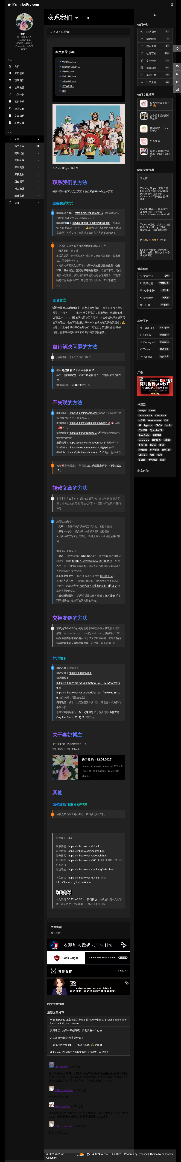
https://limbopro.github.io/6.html (73, 882)
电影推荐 (157, 435)
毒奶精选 (156, 440)
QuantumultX (154, 420)
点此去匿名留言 (91, 307)
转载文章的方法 (69, 76)
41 (167, 31)
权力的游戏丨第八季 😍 (160, 104)
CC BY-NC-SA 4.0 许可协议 (82, 899)
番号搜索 (153, 459)
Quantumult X (145, 415)
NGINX (167, 440)
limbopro (164, 327)
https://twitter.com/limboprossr (86, 442)
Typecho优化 (156, 430)
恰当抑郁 (155, 141)
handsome (168, 1154)
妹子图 (142, 420)
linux (162, 459)
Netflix (168, 425)
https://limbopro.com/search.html (86, 851)
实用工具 (151, 46)
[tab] (155, 14)
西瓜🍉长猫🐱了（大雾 (153, 240)
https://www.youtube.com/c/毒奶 (88, 447)
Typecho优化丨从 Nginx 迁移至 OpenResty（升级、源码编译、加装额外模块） (155, 227)
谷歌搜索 (86, 370)
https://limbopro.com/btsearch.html (87, 855)
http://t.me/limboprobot (87, 213)
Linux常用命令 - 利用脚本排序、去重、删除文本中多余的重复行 (155, 252)
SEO (159, 454)
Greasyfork (149, 342)
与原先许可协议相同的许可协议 (96, 585)
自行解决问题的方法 (71, 66)
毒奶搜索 (67, 370)
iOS (166, 420)
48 (167, 82)
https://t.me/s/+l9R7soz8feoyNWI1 (88, 422)
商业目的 (105, 575)
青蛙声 (144, 178)
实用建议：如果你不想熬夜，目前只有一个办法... (77, 1030)
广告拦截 (143, 430)
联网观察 (143, 449)
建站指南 (151, 31)
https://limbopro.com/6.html (83, 846)
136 (167, 53)
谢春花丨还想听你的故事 (160, 117)
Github (147, 335)
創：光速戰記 (86, 712)
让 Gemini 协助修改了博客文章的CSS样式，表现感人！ (80, 1052)
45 (167, 67)
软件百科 (151, 53)
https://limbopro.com (80, 672)
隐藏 (72, 52)
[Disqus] (88, 1105)
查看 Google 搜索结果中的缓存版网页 (160, 153)
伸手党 (78, 385)
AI (140, 425)
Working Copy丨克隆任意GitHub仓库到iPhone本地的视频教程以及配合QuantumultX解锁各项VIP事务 (154, 193)
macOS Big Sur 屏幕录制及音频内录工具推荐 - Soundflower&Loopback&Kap (156, 211)
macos (142, 459)
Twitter (147, 349)
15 (167, 60)
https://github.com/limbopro (83, 452)
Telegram (148, 327)
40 (167, 74)
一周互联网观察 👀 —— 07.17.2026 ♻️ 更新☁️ (76, 1044)
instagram (144, 440)
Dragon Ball (68, 168)
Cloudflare (160, 415)
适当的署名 (86, 556)
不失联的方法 (68, 71)
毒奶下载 (143, 444)
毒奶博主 (164, 349)
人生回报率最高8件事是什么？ (67, 1037)
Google (142, 410)
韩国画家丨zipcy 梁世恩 (159, 129)
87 (167, 45)
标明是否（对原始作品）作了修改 (90, 561)
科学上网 (26, 146)
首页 (55, 31)
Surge (153, 444)
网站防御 (151, 39)
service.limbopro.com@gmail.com (91, 222)
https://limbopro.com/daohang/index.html (91, 869)
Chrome (143, 454)
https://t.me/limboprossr (82, 413)
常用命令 (151, 60)
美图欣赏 (151, 75)
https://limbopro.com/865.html (85, 860)
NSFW (152, 410)
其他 (64, 90)
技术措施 (110, 595)
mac (152, 454)
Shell (161, 444)
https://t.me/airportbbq (81, 432)
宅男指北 (154, 449)
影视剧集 (151, 68)
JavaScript (144, 435)
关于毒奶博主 (68, 86)
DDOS (159, 425)
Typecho (148, 425)
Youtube (148, 356)
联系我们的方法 (69, 61)
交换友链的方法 (69, 81)
